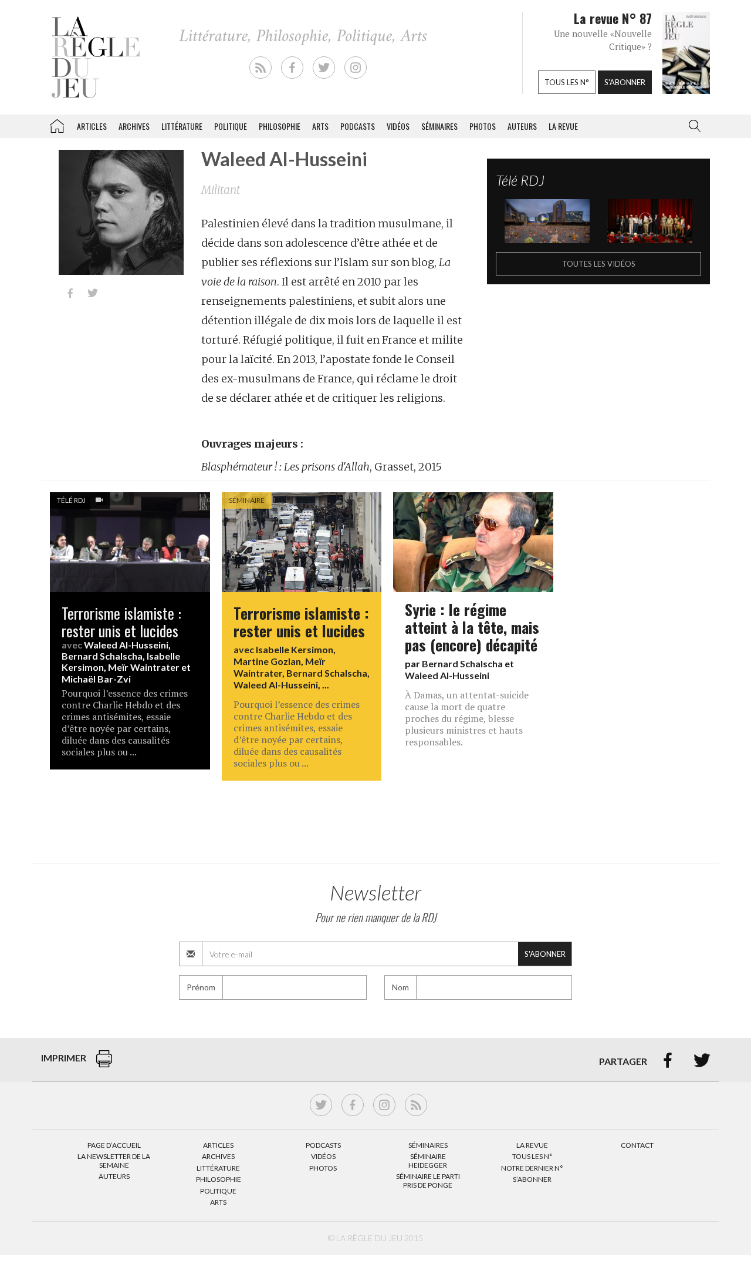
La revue (563, 126)
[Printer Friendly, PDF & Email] (104, 1065)
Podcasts (357, 126)
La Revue (532, 1145)
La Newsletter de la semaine (113, 1160)
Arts (320, 126)
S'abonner (624, 82)
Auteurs (522, 126)
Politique (230, 126)
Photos (482, 126)
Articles (92, 126)
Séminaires (439, 126)
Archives (134, 126)
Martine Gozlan (267, 661)
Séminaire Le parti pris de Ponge (428, 1180)
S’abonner (532, 1179)
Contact (637, 1145)
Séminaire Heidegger (427, 1160)
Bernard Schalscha (102, 655)
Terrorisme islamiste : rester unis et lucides (121, 621)
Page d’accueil (114, 1145)
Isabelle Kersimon (294, 649)
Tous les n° (566, 82)
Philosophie (279, 126)
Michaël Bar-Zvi (96, 678)
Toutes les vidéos (598, 263)
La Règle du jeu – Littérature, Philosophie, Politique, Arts (57, 124)
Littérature (181, 126)
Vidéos (398, 126)
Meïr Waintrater (144, 667)
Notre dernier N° (532, 1168)
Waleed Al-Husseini (126, 644)
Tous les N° (532, 1156)
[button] (692, 126)
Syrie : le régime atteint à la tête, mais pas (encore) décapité (472, 627)
